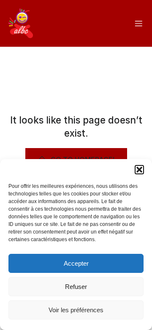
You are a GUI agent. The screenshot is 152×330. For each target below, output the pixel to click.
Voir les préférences (76, 310)
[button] (139, 169)
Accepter (76, 263)
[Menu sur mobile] (138, 23)
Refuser (76, 286)
